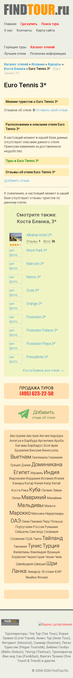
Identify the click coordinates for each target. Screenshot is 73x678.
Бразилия (22, 450)
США (28, 539)
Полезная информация (48, 54)
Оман (26, 521)
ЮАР (58, 572)
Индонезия (17, 478)
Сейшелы (22, 532)
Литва (16, 498)
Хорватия (19, 557)
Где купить (28, 24)
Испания (47, 478)
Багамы (21, 445)
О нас (8, 30)
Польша (57, 521)
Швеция (40, 564)
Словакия (51, 532)
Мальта (49, 506)
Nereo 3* (33, 277)
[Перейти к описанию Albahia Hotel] (15, 240)
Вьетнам (21, 457)
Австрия (32, 436)
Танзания (20, 546)
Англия (44, 436)
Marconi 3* (35, 263)
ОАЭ (16, 521)
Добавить (43, 414)
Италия (59, 478)
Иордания (33, 478)
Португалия (23, 527)
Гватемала (40, 457)
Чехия (49, 557)
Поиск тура (50, 24)
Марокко (20, 513)
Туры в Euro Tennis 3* (22, 161)
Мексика (37, 513)
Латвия (46, 490)
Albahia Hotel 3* (39, 235)
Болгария (51, 445)
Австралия (18, 436)
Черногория (35, 557)
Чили (58, 557)
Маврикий (33, 497)
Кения (38, 483)
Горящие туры (15, 47)
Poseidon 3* (36, 317)
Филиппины (21, 552)
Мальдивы (31, 505)
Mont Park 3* (36, 250)
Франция (53, 552)
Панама (36, 521)
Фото (46, 241)
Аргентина (45, 441)
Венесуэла (50, 450)
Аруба (58, 441)
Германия (55, 457)
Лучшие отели (15, 54)
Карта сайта (45, 30)
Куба (35, 490)
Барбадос (35, 445)
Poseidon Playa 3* (40, 343)
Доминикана (46, 464)
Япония (42, 577)
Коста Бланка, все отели (43, 370)
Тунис (35, 546)
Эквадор (34, 572)
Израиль (37, 473)
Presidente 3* (37, 357)
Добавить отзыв (16, 181)
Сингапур (36, 532)
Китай (56, 483)
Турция (51, 546)
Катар (29, 483)
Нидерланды (54, 513)
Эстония (47, 572)
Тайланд (52, 538)
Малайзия (54, 498)
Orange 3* (34, 303)
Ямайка (31, 577)
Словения (17, 539)
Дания (26, 465)
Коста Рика (19, 490)
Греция (15, 465)
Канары (18, 483)
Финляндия (38, 552)
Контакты (24, 30)
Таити (37, 539)
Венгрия (35, 450)
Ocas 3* (32, 290)
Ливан (57, 490)
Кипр (47, 483)
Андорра (56, 436)
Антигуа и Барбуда (23, 441)
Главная (10, 24)
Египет (22, 472)
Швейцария (24, 564)
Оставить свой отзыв (51, 110)
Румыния (51, 527)
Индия (51, 472)
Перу (46, 521)
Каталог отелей (42, 47)
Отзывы (31, 241)
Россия (38, 527)
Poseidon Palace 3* (42, 330)
